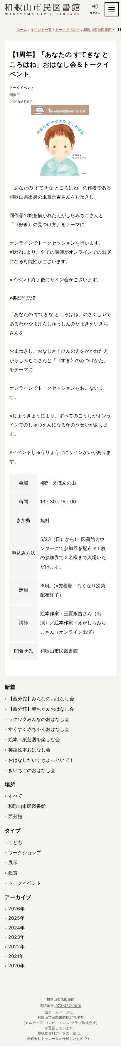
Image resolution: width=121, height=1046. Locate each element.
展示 (13, 862)
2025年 (16, 918)
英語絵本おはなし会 (29, 750)
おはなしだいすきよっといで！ (41, 760)
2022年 (16, 946)
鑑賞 (13, 873)
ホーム (21, 29)
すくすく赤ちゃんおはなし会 (38, 729)
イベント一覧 (41, 29)
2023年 (16, 937)
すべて (15, 796)
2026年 (16, 908)
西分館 (15, 816)
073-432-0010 (68, 1005)
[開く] (112, 9)
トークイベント (67, 29)
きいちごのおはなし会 (31, 770)
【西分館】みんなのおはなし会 (41, 699)
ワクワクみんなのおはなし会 (38, 719)
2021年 (16, 956)
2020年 (16, 965)
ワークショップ (24, 852)
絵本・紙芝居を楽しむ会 (34, 739)
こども (15, 842)
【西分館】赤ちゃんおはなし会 (41, 709)
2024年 (16, 927)
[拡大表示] (60, 140)
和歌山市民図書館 (97, 29)
